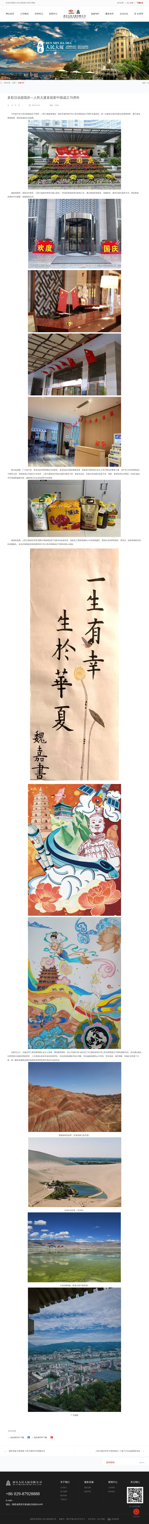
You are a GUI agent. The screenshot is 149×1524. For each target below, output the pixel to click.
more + (142, 1463)
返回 (144, 83)
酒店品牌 (87, 1487)
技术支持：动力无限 (96, 1519)
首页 (14, 83)
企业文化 (124, 14)
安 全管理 (138, 14)
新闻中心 (53, 14)
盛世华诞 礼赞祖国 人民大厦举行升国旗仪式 (27, 1451)
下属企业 (140, 3)
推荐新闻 (110, 1462)
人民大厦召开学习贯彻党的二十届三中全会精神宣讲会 (117, 1451)
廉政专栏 (109, 14)
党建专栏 (95, 14)
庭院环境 (87, 1491)
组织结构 (63, 1495)
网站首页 (10, 14)
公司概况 (24, 14)
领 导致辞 (63, 1491)
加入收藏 (130, 3)
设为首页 (120, 3)
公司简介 (63, 1487)
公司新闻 (111, 1487)
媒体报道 (111, 1491)
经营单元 (39, 14)
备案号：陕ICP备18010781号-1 (72, 1519)
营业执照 (115, 1519)
